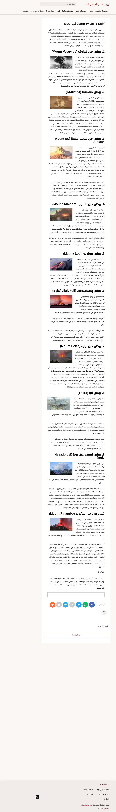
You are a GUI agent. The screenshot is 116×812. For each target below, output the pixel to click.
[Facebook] (92, 606)
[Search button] (42, 4)
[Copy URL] (104, 614)
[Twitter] (79, 606)
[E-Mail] (72, 606)
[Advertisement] (76, 658)
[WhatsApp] (85, 606)
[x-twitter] (37, 797)
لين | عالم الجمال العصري (97, 4)
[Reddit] (53, 606)
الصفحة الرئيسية (103, 790)
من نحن (90, 794)
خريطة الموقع (104, 794)
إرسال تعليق (76, 635)
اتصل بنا (106, 799)
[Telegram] (66, 606)
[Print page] (59, 606)
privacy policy (88, 790)
